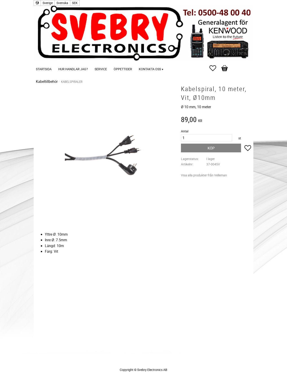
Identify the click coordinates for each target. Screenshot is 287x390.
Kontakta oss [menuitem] (150, 69)
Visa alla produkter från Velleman (204, 175)
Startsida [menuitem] (44, 69)
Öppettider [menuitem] (123, 69)
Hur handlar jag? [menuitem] (73, 69)
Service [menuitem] (101, 69)
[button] (215, 68)
